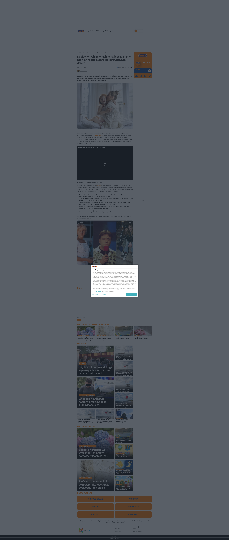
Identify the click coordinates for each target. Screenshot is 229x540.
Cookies (99, 291)
